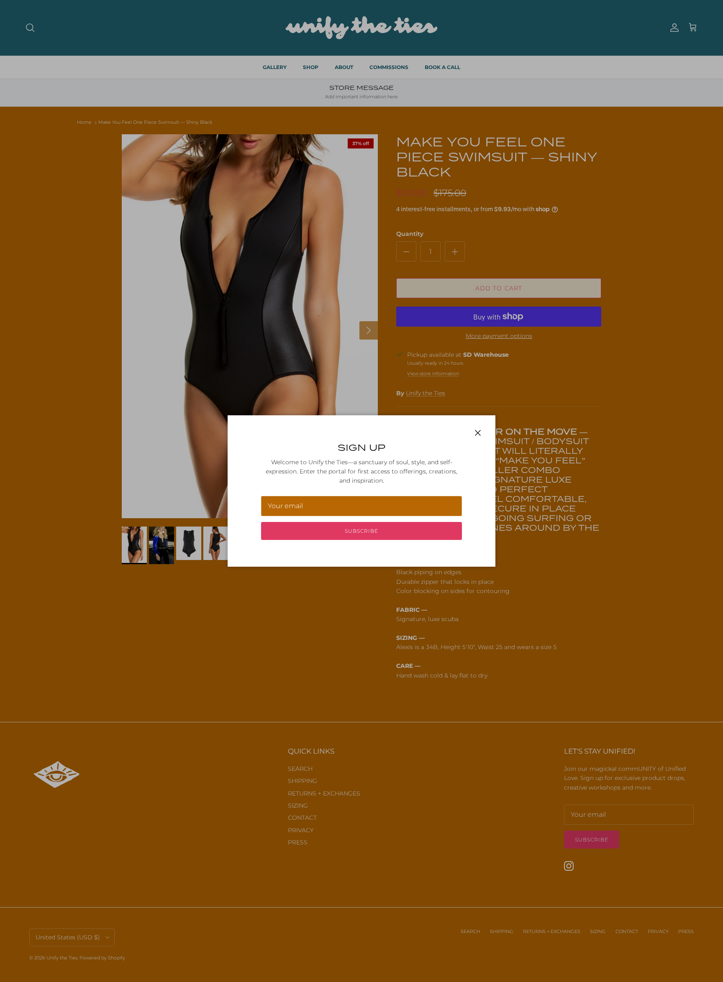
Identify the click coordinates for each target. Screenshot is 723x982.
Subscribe (361, 531)
